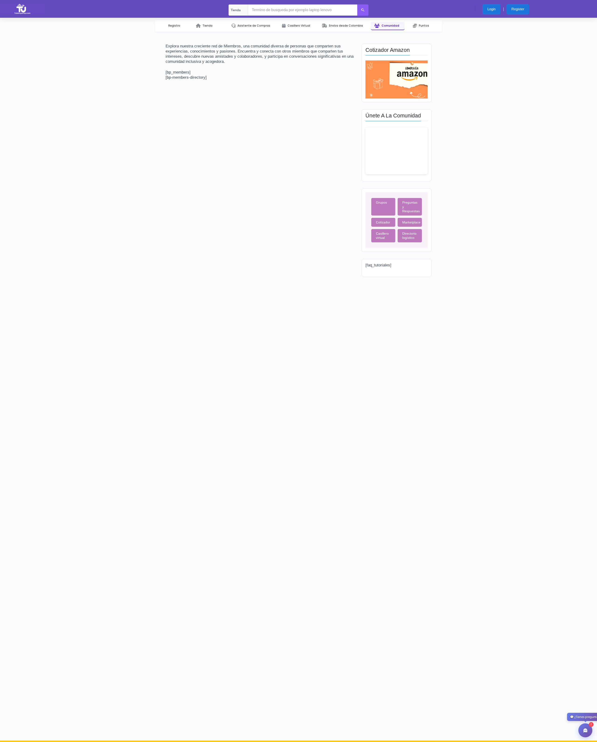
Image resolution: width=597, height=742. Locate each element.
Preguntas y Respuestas (411, 207)
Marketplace (411, 222)
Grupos (381, 202)
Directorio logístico (409, 236)
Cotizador (383, 222)
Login (491, 9)
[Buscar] (362, 10)
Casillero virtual (382, 236)
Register (517, 9)
